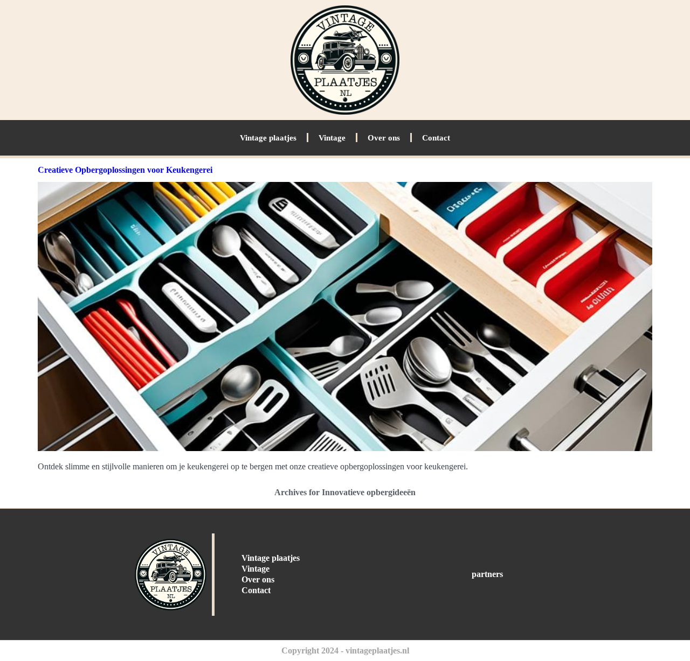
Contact (436, 137)
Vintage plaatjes (268, 137)
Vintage (332, 137)
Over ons (384, 137)
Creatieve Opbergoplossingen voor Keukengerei (125, 169)
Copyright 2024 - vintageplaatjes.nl (345, 650)
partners (487, 574)
